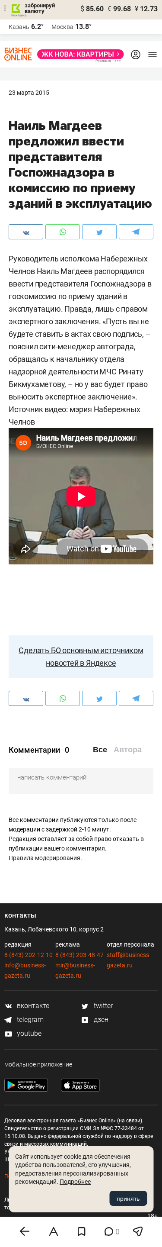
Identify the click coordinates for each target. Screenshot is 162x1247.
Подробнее (75, 1181)
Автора (128, 749)
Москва (62, 26)
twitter (102, 1006)
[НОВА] (78, 54)
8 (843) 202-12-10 (28, 954)
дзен (100, 1019)
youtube (28, 1033)
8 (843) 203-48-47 (79, 954)
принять (128, 1198)
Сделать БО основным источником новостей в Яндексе (81, 656)
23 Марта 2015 (29, 92)
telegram (29, 1019)
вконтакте (32, 1006)
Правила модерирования (44, 857)
